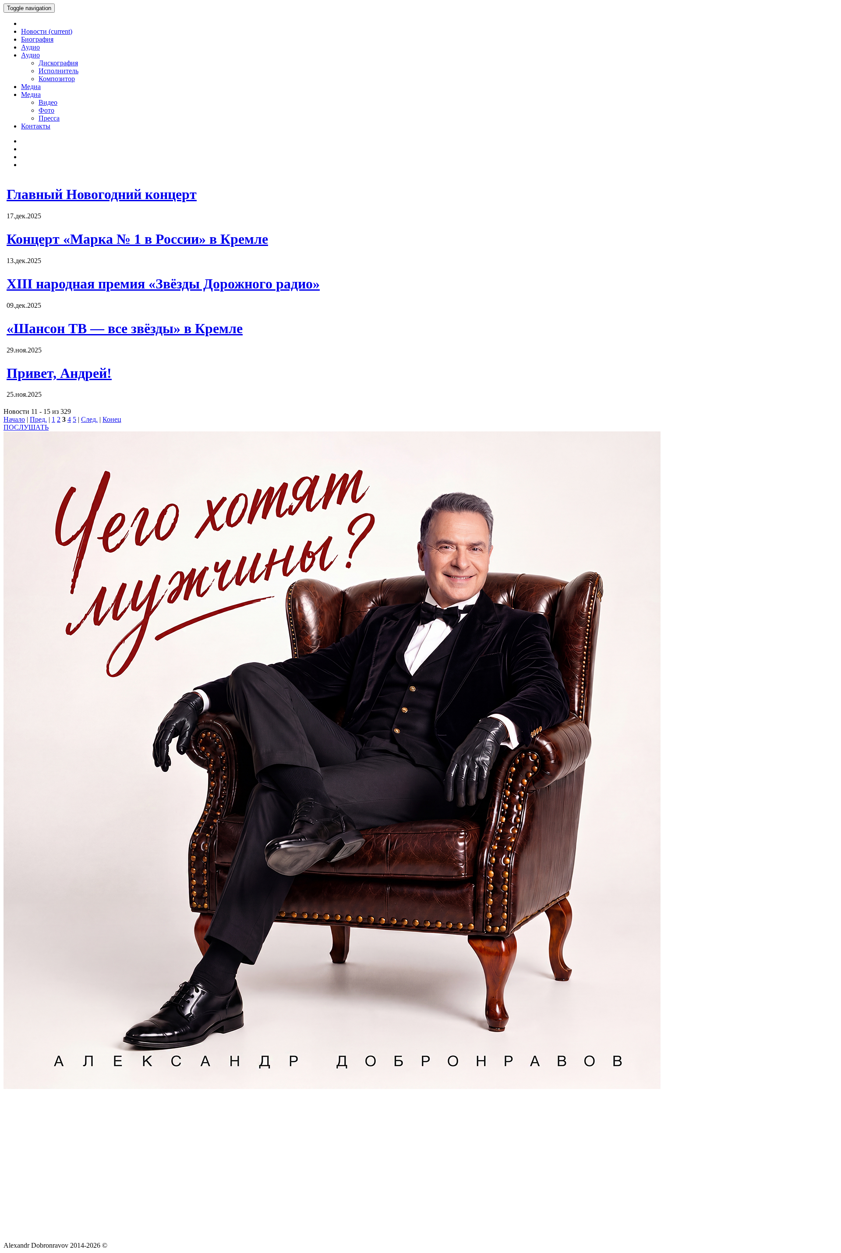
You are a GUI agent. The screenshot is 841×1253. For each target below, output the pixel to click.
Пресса (49, 118)
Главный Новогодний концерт (102, 194)
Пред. (38, 419)
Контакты (35, 126)
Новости (46, 31)
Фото (46, 110)
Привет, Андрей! (59, 373)
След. (89, 419)
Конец (111, 419)
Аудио (30, 47)
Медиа (31, 86)
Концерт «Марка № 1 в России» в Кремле (137, 239)
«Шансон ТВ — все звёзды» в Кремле (125, 328)
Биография (37, 39)
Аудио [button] (30, 55)
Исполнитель (58, 71)
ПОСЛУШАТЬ (26, 427)
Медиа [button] (31, 94)
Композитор (57, 78)
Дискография (58, 63)
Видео (48, 102)
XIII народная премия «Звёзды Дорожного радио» (163, 284)
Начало (14, 419)
